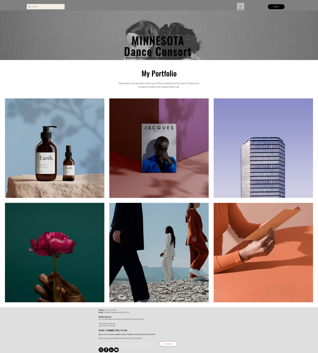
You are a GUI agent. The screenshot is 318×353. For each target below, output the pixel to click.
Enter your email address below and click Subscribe (120, 338)
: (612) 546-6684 (107, 310)
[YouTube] (116, 349)
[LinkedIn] (111, 349)
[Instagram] (101, 349)
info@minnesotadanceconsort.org (116, 312)
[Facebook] (106, 349)
